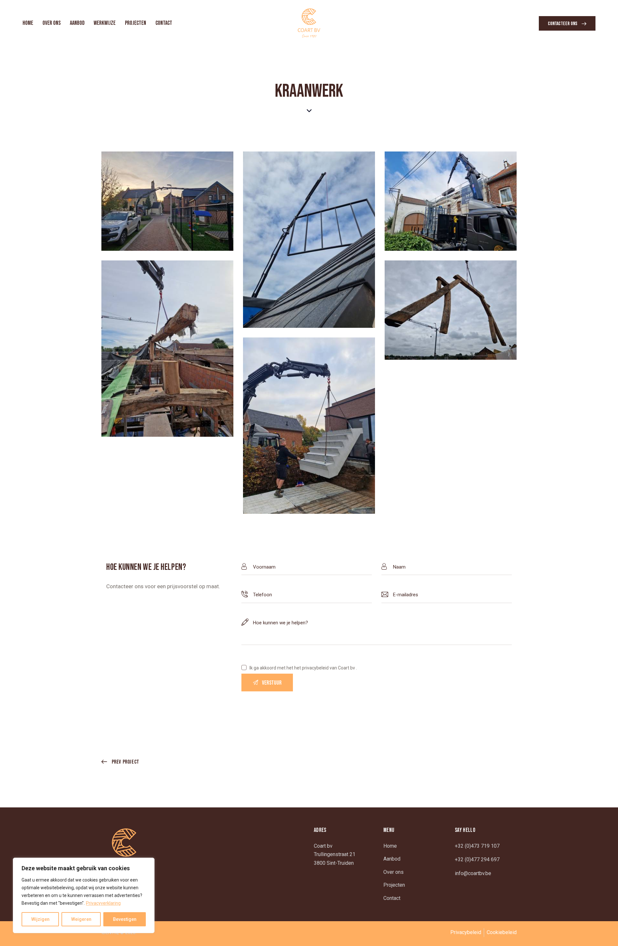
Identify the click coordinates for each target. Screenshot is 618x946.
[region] (83, 895)
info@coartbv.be (473, 873)
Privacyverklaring (103, 903)
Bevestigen (124, 919)
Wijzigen (40, 919)
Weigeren (81, 919)
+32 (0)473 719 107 (477, 846)
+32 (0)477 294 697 (477, 859)
